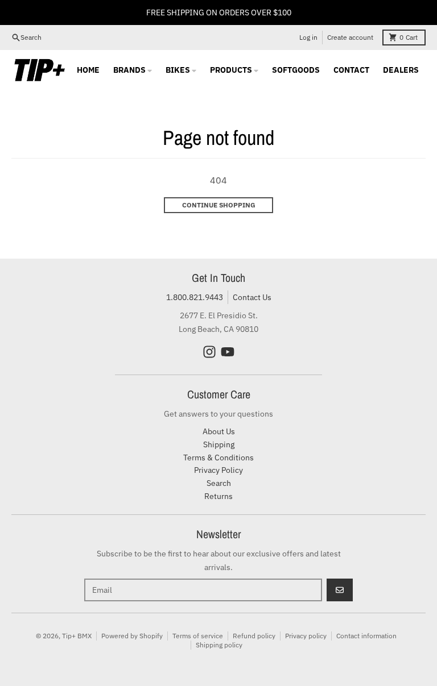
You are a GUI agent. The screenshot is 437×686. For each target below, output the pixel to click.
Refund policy (254, 635)
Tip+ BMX (77, 635)
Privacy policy (306, 635)
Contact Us (252, 297)
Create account (350, 37)
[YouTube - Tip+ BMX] (227, 352)
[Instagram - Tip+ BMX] (209, 352)
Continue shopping (218, 205)
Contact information (366, 635)
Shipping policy (219, 645)
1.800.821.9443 (194, 297)
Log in (308, 37)
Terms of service (197, 635)
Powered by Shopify (132, 635)
